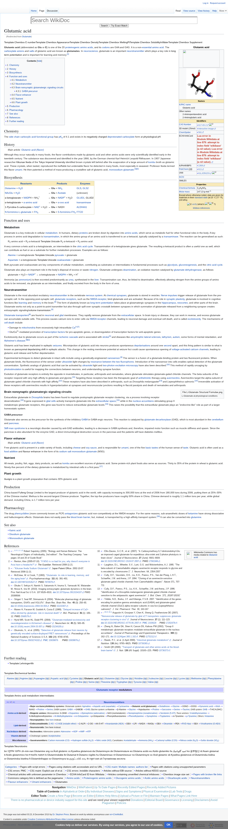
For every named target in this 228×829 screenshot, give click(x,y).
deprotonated (114, 136)
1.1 (18, 550)
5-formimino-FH (67, 212)
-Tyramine (178, 716)
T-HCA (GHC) (216, 709)
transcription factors (54, 332)
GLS (79, 188)
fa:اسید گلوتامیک (178, 751)
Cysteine (74, 678)
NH (60, 188)
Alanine (12, 255)
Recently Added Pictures (161, 787)
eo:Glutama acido (139, 751)
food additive (11, 451)
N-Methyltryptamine (63, 716)
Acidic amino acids (154, 778)
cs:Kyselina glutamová (80, 751)
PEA (177, 724)
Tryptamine (165, 716)
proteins (83, 232)
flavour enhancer (32, 451)
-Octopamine (82, 716)
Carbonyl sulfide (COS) (166, 740)
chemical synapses (116, 295)
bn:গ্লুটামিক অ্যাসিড (12, 751)
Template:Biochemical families (20, 673)
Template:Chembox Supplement (185, 42)
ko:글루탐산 (193, 751)
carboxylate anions (14, 51)
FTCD (80, 212)
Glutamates (61, 782)
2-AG (51, 724)
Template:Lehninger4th (21, 663)
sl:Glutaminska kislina (203, 754)
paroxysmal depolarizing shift (30, 349)
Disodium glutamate (19, 534)
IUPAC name (185, 104)
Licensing (187, 800)
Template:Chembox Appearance (53, 42)
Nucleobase (12, 731)
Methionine (196, 678)
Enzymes (85, 183)
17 (100, 466)
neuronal (49, 315)
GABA (84, 419)
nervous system (94, 295)
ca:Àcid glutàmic (58, 751)
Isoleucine (154, 678)
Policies (121, 803)
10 (168, 365)
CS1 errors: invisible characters (83, 770)
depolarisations (142, 345)
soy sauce (91, 447)
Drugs (187, 791)
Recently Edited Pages (131, 787)
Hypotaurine (144, 709)
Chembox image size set (176, 774)
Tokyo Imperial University (52, 162)
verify (194, 204)
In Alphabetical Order (72, 791)
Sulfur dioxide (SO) (210, 740)
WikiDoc (71, 787)
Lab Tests (176, 791)
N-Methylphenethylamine (40, 716)
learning (23, 302)
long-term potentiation (101, 302)
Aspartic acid (57, 678)
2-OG (90, 724)
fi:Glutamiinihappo (38, 758)
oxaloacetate (64, 260)
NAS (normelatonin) (116, 713)
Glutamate (26, 36)
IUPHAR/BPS (185, 165)
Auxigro (8, 479)
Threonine (105, 682)
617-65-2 (202, 125)
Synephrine (152, 716)
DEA (129, 724)
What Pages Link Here (183, 795)
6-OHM (63, 713)
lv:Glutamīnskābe (54, 754)
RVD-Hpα (186, 724)
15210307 (61, 606)
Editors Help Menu (107, 795)
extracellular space (106, 401)
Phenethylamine (136, 716)
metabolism (51, 232)
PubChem (183, 169)
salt (69, 451)
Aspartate (13, 260)
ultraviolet (67, 361)
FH (36, 212)
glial (61, 315)
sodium (63, 451)
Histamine (209, 716)
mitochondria (28, 327)
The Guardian (44, 565)
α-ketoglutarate (13, 197)
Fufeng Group (25, 492)
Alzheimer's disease (14, 340)
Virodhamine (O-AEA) (210, 724)
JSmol (192, 128)
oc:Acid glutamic (158, 754)
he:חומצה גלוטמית (34, 754)
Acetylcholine (54, 736)
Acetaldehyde (130, 740)
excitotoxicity (194, 319)
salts (31, 51)
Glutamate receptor (107, 689)
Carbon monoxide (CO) (58, 740)
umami (18, 169)
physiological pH (152, 136)
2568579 (25, 616)
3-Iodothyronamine (198, 713)
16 (106, 404)
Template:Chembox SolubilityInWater (149, 42)
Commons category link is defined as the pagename (35, 778)
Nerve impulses (169, 295)
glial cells (51, 401)
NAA (218, 706)
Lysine (182, 678)
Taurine (186, 709)
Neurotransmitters (114, 702)
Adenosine (66, 731)
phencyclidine (22, 513)
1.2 (22, 550)
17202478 (170, 623)
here (52, 720)
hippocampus (169, 302)
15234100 (56, 626)
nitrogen (93, 269)
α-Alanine (109, 709)
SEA (196, 724)
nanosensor (113, 358)
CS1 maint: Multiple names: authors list (127, 766)
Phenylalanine (214, 678)
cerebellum (217, 419)
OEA (159, 724)
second (167, 345)
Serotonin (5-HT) (167, 713)
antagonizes (71, 513)
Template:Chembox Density (84, 42)
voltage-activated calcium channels (190, 349)
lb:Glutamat (70, 754)
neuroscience (91, 51)
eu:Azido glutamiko (159, 751)
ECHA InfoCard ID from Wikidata (87, 774)
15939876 (53, 640)
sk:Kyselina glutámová (179, 754)
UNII (181, 173)
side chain (14, 136)
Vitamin (14, 736)
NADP (27, 197)
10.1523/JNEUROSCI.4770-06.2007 (121, 623)
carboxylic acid (28, 136)
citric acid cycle (85, 246)
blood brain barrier (80, 517)
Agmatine (86, 706)
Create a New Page (59, 795)
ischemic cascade (68, 337)
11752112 (150, 636)
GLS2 (86, 188)
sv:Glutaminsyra (57, 758)
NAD (37, 207)
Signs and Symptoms (128, 791)
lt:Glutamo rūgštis (86, 754)
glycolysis (172, 264)
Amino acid (13, 713)
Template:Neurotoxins (15, 746)
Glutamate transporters (16, 315)
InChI (181, 177)
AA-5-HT (99, 724)
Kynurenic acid (206, 706)
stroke (105, 337)
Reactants (26, 183)
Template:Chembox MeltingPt (114, 42)
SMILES (182, 181)
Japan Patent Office (61, 568)
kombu (151, 162)
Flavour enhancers (18, 782)
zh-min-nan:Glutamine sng (36, 751)
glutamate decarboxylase (157, 419)
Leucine (168, 678)
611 (200, 169)
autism (176, 337)
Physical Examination (156, 791)
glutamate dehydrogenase (188, 269)
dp (16, 678)
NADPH (62, 274)
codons (106, 47)
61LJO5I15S (204, 173)
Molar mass (184, 192)
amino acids (131, 232)
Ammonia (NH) (146, 740)
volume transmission (40, 310)
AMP (82, 731)
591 (200, 132)
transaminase (84, 202)
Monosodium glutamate (21, 538)
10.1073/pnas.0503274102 (27, 640)
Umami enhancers (41, 782)
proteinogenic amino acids (79, 47)
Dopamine (74, 713)
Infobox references (201, 208)
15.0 (106, 612)
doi (12, 582)
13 (160, 381)
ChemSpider (185, 132)
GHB (87, 709)
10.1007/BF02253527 (24, 582)
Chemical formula (187, 188)
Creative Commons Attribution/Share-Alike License (51, 819)
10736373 (163, 650)
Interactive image (206, 129)
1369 (200, 165)
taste (185, 447)
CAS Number (185, 124)
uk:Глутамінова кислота (112, 758)
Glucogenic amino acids (128, 778)
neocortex (182, 302)
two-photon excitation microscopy (120, 365)
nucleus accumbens (143, 401)
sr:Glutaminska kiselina (16, 758)
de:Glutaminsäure (119, 751)
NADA (142, 724)
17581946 (153, 561)
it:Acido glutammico (14, 754)
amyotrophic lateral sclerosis (146, 337)
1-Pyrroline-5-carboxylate (18, 207)
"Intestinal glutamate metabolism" (152, 640)
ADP (75, 731)
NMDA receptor (98, 299)
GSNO (185, 706)
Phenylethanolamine (116, 716)
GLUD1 (80, 197)
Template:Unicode (50, 241)
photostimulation (13, 369)
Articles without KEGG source (151, 770)
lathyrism (166, 337)
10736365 (143, 643)
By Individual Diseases (100, 791)
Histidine (138, 678)
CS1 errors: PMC (17, 770)
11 (73, 377)
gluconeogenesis (188, 264)
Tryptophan (122, 682)
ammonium (25, 279)
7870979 (49, 582)
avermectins (173, 378)
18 (158, 516)
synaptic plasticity (175, 299)
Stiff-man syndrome (14, 428)
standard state (201, 197)
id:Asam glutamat (209, 751)
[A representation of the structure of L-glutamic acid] (201, 83)
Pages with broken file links (207, 774)
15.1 (110, 612)
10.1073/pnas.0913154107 (69, 592)
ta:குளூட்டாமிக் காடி (76, 758)
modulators (125, 689)
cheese (77, 447)
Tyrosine (138, 682)
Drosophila (37, 397)
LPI (135, 724)
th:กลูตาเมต (93, 758)
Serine (91, 682)
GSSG (194, 706)
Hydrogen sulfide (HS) (82, 740)
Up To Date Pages (105, 787)
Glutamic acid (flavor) (32, 149)
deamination (129, 269)
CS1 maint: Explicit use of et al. (46, 770)
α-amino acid (30, 202)
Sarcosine (166, 709)
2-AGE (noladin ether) (66, 724)
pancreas (14, 423)
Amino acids (73, 778)
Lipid (16, 725)
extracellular (127, 315)
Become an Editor (83, 795)
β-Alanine (121, 709)
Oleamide (168, 724)
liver (96, 279)
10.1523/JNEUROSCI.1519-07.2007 (121, 561)
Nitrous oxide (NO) (189, 740)
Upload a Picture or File (134, 795)
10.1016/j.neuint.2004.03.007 (28, 626)
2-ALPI (82, 724)
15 (22, 400)
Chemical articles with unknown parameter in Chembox (37, 774)
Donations (137, 800)
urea (71, 279)
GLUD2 (90, 197)
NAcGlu (9, 193)
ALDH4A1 (82, 207)
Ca (74, 327)
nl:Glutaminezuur (122, 754)
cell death (9, 322)
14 (196, 381)
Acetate (62, 193)
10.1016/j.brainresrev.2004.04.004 (30, 606)
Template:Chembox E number (20, 42)
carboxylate (128, 136)
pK (61, 136)
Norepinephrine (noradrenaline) (142, 713)
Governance (172, 800)
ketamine (193, 513)
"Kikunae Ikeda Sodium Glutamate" (31, 568)
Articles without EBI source (118, 770)
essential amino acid (153, 47)
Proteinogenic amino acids (97, 778)
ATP (89, 731)
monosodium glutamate (121, 169)
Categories (11, 766)
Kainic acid (15, 530)
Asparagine (39, 678)
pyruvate (59, 255)
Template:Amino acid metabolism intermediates (29, 695)
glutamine (196, 517)
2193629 (152, 623)
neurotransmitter (135, 51)
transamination (51, 236)
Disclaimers (202, 800)
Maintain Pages (159, 795)
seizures (57, 345)
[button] (223, 10)
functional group (45, 136)
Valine (151, 682)
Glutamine (10, 188)
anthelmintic (144, 378)
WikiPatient (85, 787)
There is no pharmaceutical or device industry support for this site (49, 800)
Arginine (24, 678)
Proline (79, 682)
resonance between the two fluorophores (112, 361)
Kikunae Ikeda (23, 162)
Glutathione (164, 706)
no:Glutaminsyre (140, 754)
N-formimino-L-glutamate (18, 212)
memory (36, 302)
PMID (41, 582)
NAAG (32, 709)
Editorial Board (154, 800)
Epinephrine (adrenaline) (93, 713)
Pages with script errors (32, 766)
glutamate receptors (65, 299)
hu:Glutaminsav (104, 754)
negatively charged (97, 136)
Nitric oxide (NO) (103, 740)
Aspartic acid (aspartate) (104, 706)
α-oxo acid (63, 202)
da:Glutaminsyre (101, 751)
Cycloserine (123, 706)
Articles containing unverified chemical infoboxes (133, 774)
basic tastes (152, 447)
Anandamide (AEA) (115, 724)
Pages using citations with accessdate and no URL (75, 766)
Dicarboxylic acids (177, 778)
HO (20, 188)
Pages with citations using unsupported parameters (179, 766)
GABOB (79, 709)
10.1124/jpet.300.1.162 (125, 636)
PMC (45, 640)
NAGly (151, 724)
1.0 (15, 550)
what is (201, 204)
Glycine (124, 678)
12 (60, 381)
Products (62, 183)
